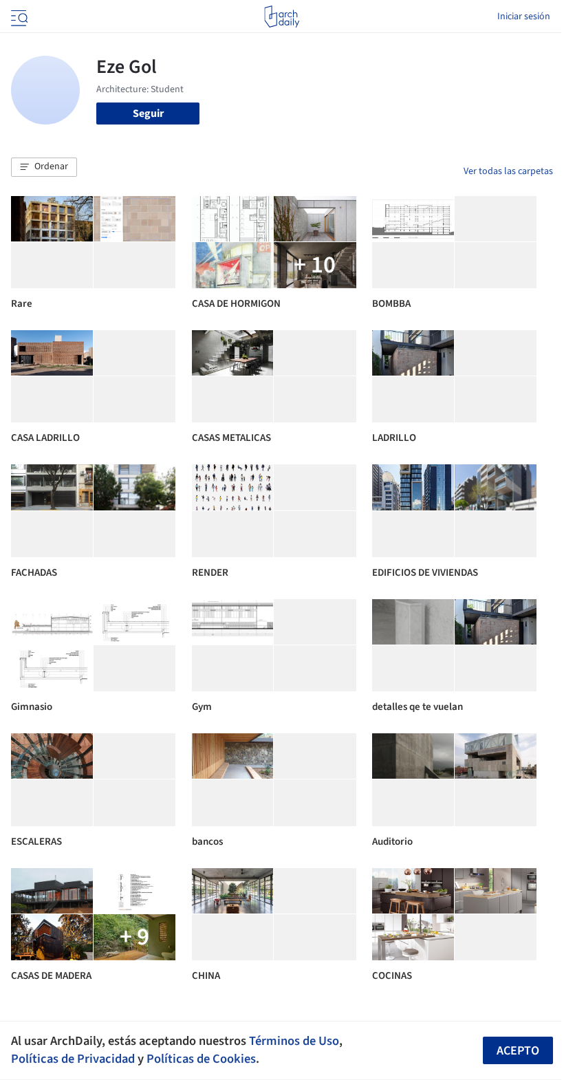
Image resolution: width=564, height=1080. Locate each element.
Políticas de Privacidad (73, 1059)
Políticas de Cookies (201, 1059)
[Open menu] (18, 16)
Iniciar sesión (523, 16)
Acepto (518, 1050)
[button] (44, 167)
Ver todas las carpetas (508, 171)
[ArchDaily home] (281, 17)
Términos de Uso (294, 1041)
